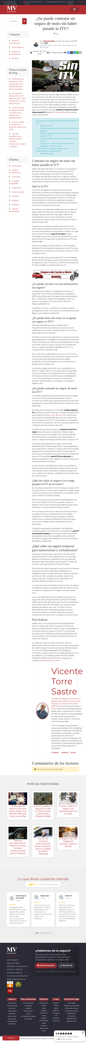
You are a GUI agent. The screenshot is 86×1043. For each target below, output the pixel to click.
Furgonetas (17, 188)
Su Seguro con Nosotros (56, 1015)
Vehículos (12, 1008)
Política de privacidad (71, 1005)
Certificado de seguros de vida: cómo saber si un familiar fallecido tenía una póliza (16, 84)
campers (15, 196)
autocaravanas (18, 192)
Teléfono (64, 753)
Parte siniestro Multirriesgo (44, 1018)
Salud (28, 1013)
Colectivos (12, 1013)
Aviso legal (71, 1003)
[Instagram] (84, 2)
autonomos (17, 166)
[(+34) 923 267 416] (67, 2)
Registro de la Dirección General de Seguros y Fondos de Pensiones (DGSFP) (66, 703)
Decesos (15, 58)
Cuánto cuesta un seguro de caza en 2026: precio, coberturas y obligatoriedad (16, 113)
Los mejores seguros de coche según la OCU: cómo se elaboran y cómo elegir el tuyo (17, 98)
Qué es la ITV (47, 126)
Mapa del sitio (71, 1021)
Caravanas (28, 1005)
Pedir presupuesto (47, 965)
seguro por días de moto (56, 415)
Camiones (16, 177)
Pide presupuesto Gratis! (49, 661)
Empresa (15, 205)
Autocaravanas (12, 1005)
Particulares (12, 1016)
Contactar (56, 1020)
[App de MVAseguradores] (10, 991)
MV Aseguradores (59, 112)
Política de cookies (71, 1008)
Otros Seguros (18, 47)
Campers (28, 1008)
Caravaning (12, 1003)
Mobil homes (28, 1011)
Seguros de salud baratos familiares (12, 1021)
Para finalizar (48, 154)
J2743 (53, 709)
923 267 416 (67, 965)
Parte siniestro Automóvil (43, 1010)
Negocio (15, 200)
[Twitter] (79, 2)
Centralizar (28, 1019)
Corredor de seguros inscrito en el (65, 699)
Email (73, 753)
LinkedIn (55, 753)
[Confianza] (10, 984)
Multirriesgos (12, 1011)
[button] (33, 933)
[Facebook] (77, 2)
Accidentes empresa (28, 1016)
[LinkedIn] (82, 2)
